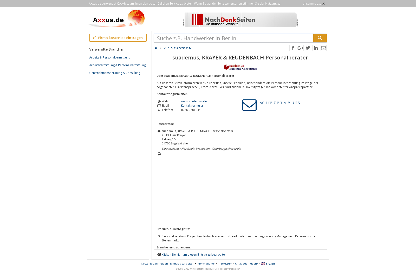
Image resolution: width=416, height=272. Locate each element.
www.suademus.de (194, 101)
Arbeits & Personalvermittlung (109, 57)
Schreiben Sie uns (280, 102)
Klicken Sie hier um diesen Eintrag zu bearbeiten (194, 255)
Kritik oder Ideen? (246, 263)
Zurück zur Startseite (178, 48)
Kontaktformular (192, 106)
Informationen (206, 263)
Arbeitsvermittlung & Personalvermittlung (117, 65)
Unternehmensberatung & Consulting (114, 73)
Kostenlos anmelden (154, 263)
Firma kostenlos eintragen (120, 37)
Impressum (225, 263)
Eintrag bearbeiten (182, 263)
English (270, 263)
